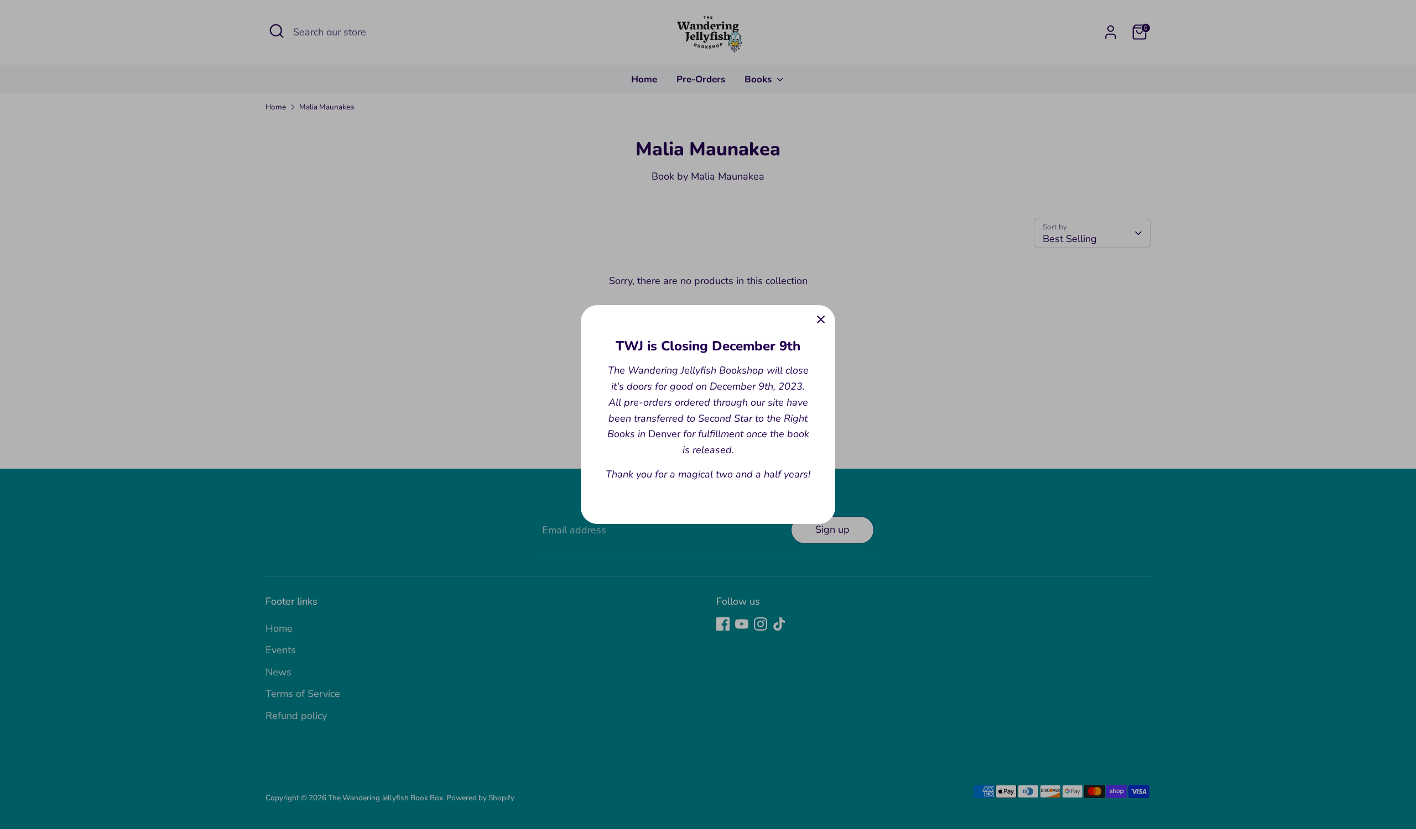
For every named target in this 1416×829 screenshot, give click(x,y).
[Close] (821, 319)
